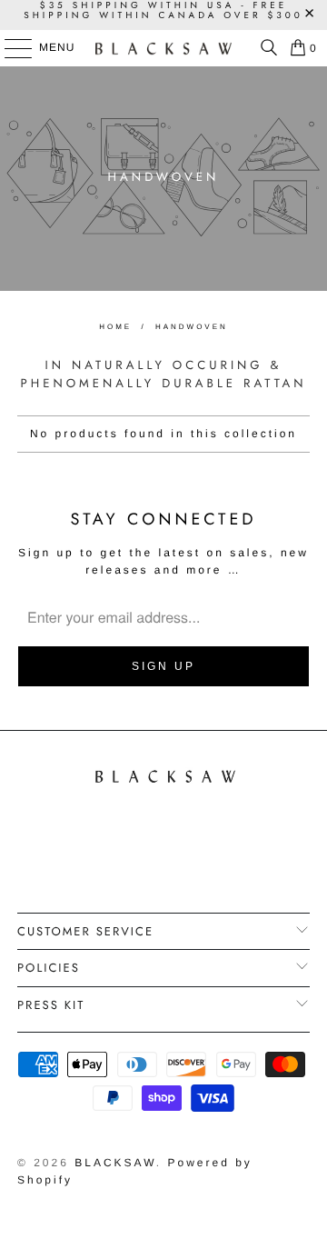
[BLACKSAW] (163, 48)
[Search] (264, 48)
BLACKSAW (115, 1162)
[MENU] (9, 48)
